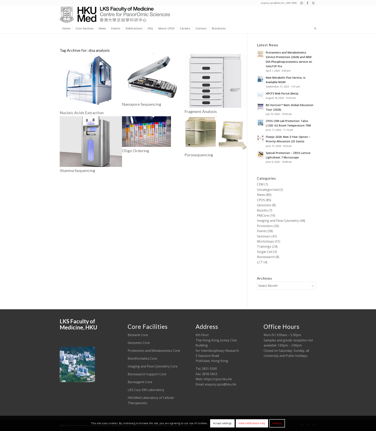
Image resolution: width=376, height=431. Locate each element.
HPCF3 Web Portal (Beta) (282, 93)
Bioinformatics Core (142, 358)
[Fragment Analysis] (215, 107)
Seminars (264, 236)
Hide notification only (252, 423)
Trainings (264, 246)
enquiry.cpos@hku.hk (220, 384)
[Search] (314, 28)
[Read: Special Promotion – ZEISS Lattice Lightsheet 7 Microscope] (260, 154)
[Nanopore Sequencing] (153, 99)
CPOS (261, 200)
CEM (260, 184)
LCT (260, 262)
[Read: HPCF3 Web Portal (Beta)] (260, 95)
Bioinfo (262, 210)
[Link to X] (313, 3)
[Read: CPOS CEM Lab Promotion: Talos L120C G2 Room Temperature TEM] (260, 122)
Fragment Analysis (200, 111)
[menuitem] (66, 28)
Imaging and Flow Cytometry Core (152, 366)
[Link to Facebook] (307, 3)
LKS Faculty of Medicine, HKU (78, 324)
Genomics (264, 205)
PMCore (263, 215)
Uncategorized (267, 189)
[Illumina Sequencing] (91, 166)
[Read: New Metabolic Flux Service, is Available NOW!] (260, 79)
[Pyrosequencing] (215, 150)
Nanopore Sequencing (141, 104)
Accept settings (222, 423)
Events (262, 231)
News (261, 195)
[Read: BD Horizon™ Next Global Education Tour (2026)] (260, 106)
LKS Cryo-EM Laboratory (146, 390)
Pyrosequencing (198, 154)
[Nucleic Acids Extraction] (89, 108)
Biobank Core (138, 335)
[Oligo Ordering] (146, 146)
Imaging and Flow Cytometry (278, 220)
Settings (277, 423)
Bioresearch (266, 257)
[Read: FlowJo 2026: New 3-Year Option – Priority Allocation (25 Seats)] (260, 138)
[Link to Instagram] (301, 3)
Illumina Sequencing (77, 170)
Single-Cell (264, 252)
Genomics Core (139, 343)
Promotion (265, 226)
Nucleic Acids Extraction (82, 112)
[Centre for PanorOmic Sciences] (115, 15)
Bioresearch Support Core (147, 374)
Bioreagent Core (140, 382)
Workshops (265, 241)
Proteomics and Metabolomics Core (154, 350)
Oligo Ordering (135, 150)
